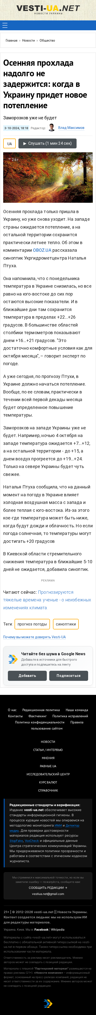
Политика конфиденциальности (39, 722)
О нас (12, 710)
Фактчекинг (38, 716)
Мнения (48, 758)
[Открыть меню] (5, 25)
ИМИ (58, 825)
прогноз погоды (32, 624)
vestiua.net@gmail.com (48, 894)
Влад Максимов (71, 128)
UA (9, 143)
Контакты (15, 716)
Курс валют (48, 783)
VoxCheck (32, 841)
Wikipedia (57, 929)
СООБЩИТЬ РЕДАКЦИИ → (48, 888)
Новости (48, 742)
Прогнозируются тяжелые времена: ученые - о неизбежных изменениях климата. (47, 600)
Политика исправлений (70, 716)
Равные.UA (48, 766)
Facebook (41, 929)
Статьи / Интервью (48, 750)
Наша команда (77, 710)
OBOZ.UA (42, 250)
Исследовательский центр (48, 775)
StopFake (16, 841)
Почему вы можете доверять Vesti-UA (34, 637)
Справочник (48, 791)
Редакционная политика (41, 710)
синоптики (66, 624)
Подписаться (68, 676)
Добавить (27, 676)
